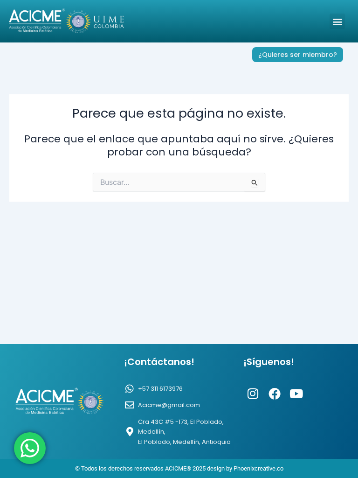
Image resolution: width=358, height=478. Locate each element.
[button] (337, 21)
